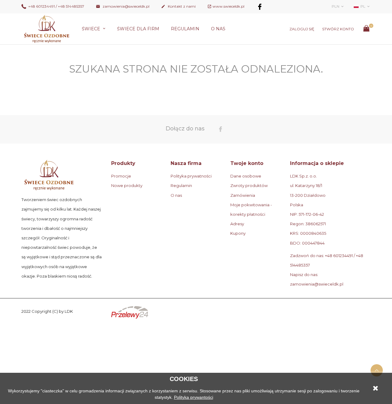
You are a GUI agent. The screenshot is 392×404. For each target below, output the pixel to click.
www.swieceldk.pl (228, 6)
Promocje (121, 176)
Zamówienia (242, 195)
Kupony (238, 233)
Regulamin (185, 29)
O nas (218, 29)
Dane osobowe (245, 176)
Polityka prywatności (191, 176)
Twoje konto (246, 163)
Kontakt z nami (178, 6)
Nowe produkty (126, 185)
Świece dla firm (138, 29)
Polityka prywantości (193, 397)
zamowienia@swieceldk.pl (122, 6)
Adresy (237, 223)
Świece (91, 29)
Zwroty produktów (249, 185)
